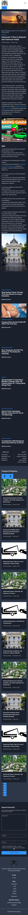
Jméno (4, 835)
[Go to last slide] (4, 476)
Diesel (14, 891)
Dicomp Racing (6, 42)
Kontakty (14, 905)
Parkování (4, 34)
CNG (14, 888)
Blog (4, 7)
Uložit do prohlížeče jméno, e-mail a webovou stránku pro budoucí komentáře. (13, 847)
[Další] (10, 476)
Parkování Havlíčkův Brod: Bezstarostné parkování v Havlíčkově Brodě (11, 531)
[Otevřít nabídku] (25, 3)
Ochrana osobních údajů (14, 902)
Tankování (14, 884)
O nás (14, 877)
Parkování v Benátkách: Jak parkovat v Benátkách (6, 456)
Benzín (14, 893)
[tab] (5, 784)
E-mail (4, 842)
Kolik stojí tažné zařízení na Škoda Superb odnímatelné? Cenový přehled (21, 457)
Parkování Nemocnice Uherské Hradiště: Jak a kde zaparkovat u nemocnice (13, 500)
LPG (14, 886)
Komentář (5, 815)
